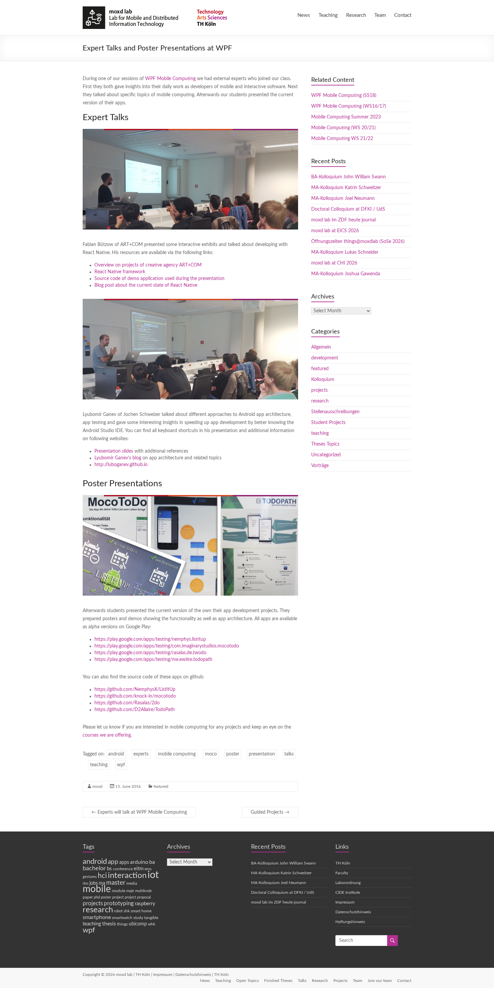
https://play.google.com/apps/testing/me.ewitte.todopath (153, 659)
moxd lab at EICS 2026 (335, 230)
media (131, 883)
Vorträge (320, 465)
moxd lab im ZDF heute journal (343, 220)
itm (85, 883)
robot (118, 911)
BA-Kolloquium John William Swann (348, 177)
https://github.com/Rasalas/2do (127, 703)
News (303, 15)
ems (148, 869)
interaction (127, 876)
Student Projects (328, 422)
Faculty (341, 873)
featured (161, 786)
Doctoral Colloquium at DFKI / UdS (348, 209)
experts (141, 754)
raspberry (145, 903)
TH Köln (342, 863)
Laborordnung (348, 883)
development (324, 358)
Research (356, 15)
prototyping (119, 903)
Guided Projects (270, 812)
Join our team (380, 981)
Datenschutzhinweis (353, 912)
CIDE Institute (347, 892)
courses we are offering (107, 735)
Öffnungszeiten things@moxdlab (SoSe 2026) (358, 241)
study (138, 918)
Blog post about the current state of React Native (145, 285)
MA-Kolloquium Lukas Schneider (344, 252)
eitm (138, 868)
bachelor (94, 868)
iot (153, 875)
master (115, 883)
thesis (109, 923)
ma (102, 883)
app (113, 862)
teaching (99, 765)
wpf (121, 765)
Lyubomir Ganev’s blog (117, 458)
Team (380, 15)
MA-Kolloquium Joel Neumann (343, 198)
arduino (139, 862)
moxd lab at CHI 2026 (334, 263)
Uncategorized (326, 455)
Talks (302, 981)
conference (123, 869)
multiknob (143, 891)
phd (97, 897)
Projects (340, 981)
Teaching (328, 15)
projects (319, 390)
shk (127, 911)
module (118, 891)
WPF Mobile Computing (170, 78)
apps (124, 862)
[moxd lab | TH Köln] (156, 8)
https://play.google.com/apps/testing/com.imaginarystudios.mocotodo (166, 646)
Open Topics (247, 981)
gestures (90, 877)
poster (232, 754)
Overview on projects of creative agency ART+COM (148, 265)
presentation (262, 754)
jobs (93, 883)
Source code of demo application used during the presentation (159, 278)
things (122, 924)
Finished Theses (278, 981)
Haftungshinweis (350, 922)
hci (102, 875)
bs (109, 868)
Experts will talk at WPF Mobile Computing (139, 812)
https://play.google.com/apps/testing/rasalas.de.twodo (150, 652)
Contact (402, 15)
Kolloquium (322, 379)
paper (88, 897)
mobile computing (177, 754)
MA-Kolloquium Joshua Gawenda (345, 274)
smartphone (97, 917)
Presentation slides (113, 451)
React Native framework (119, 272)
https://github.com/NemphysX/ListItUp (134, 689)
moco (211, 754)
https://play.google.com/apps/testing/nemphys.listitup (150, 639)
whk (151, 924)
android (116, 754)
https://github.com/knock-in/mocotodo (135, 696)
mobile (97, 889)
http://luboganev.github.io (121, 464)
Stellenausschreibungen (335, 412)
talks (289, 754)
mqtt (130, 891)
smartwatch (122, 918)
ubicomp (138, 924)
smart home (141, 911)
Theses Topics (325, 444)
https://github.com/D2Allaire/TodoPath (134, 709)
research (320, 401)
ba (152, 862)
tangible (151, 918)
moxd (97, 786)
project (118, 897)
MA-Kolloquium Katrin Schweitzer (346, 187)
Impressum (345, 902)
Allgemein (321, 347)
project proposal (138, 897)
